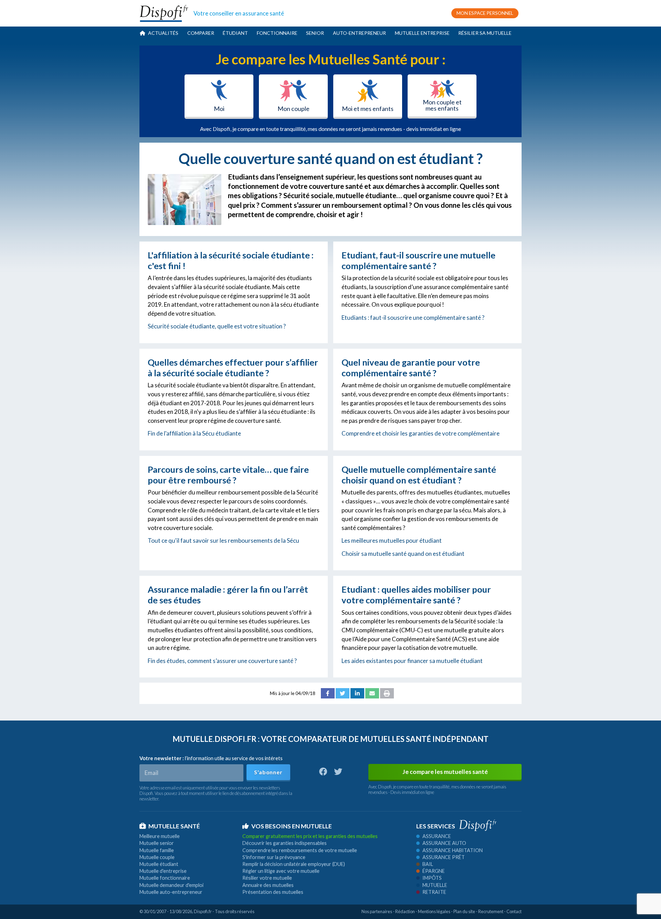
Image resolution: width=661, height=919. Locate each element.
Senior (315, 33)
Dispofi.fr (203, 911)
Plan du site (464, 911)
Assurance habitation (452, 850)
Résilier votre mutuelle (267, 878)
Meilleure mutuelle (159, 836)
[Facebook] (328, 693)
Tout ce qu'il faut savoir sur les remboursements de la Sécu (223, 540)
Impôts (432, 878)
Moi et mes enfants (368, 108)
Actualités (163, 33)
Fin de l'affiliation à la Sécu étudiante (194, 433)
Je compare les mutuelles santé (445, 771)
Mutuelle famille (156, 850)
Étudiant (235, 33)
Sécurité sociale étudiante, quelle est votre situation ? (217, 326)
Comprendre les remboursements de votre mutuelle (299, 850)
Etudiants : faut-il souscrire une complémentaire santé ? (413, 317)
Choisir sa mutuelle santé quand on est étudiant (403, 553)
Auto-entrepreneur (359, 33)
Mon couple (293, 108)
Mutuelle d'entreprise (163, 871)
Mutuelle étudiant (158, 864)
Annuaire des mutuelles (268, 885)
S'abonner (268, 772)
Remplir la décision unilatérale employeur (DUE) (293, 864)
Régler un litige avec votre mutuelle (280, 871)
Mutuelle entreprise (422, 33)
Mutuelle (434, 885)
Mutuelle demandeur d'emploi (171, 885)
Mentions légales (434, 911)
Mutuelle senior (156, 843)
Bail (427, 864)
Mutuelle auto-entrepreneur (170, 892)
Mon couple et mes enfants (442, 105)
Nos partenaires (376, 911)
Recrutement (490, 911)
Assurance (436, 836)
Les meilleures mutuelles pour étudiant (392, 540)
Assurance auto (444, 843)
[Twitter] (342, 693)
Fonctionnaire (277, 33)
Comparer (200, 33)
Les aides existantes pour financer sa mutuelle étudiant (412, 660)
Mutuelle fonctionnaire (164, 878)
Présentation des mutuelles (272, 892)
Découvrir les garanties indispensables (284, 843)
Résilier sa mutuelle (485, 33)
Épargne (433, 871)
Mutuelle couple (157, 857)
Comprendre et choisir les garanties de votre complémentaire (421, 433)
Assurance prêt (443, 857)
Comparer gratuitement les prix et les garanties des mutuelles (310, 836)
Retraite (434, 892)
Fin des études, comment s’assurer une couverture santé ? (222, 660)
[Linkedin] (357, 693)
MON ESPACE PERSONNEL (485, 13)
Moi (219, 108)
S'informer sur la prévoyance (273, 857)
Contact (514, 911)
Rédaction (405, 911)
